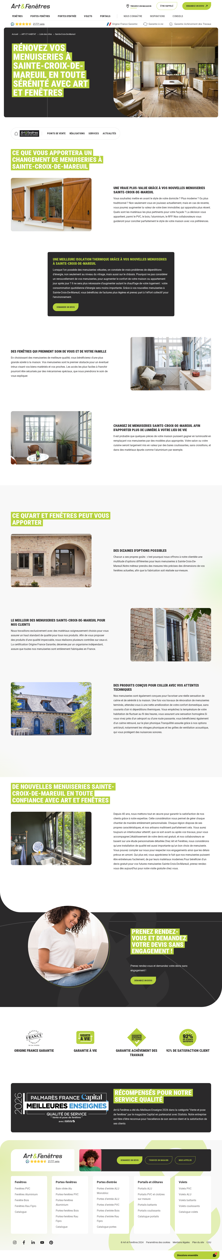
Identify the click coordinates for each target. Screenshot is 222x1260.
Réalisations (77, 133)
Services (94, 133)
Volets (88, 16)
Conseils (178, 16)
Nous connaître (133, 16)
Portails (105, 16)
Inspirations (157, 16)
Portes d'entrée (67, 16)
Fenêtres (17, 16)
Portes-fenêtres (40, 16)
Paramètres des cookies (158, 1242)
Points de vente (56, 133)
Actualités (109, 133)
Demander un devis (66, 307)
